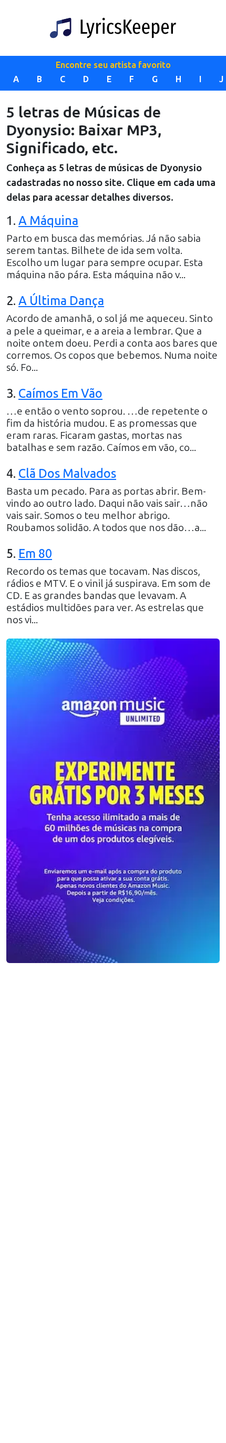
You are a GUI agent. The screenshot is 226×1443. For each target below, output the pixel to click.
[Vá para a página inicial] (113, 28)
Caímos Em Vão (60, 393)
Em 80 (35, 553)
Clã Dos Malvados (67, 473)
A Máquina (48, 220)
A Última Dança (61, 300)
